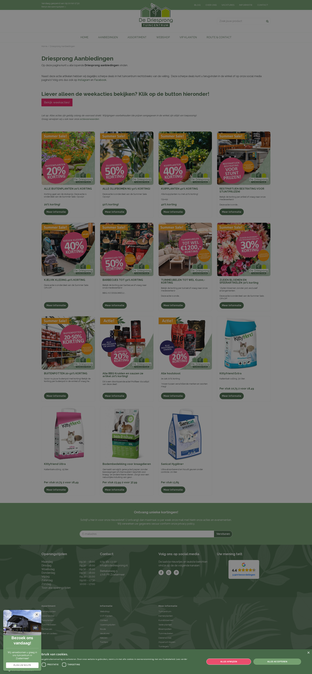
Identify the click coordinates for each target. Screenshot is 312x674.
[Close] (36, 614)
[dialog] (156, 661)
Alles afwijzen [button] (228, 661)
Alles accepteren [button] (277, 661)
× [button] (308, 653)
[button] (97, 670)
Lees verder (181, 659)
